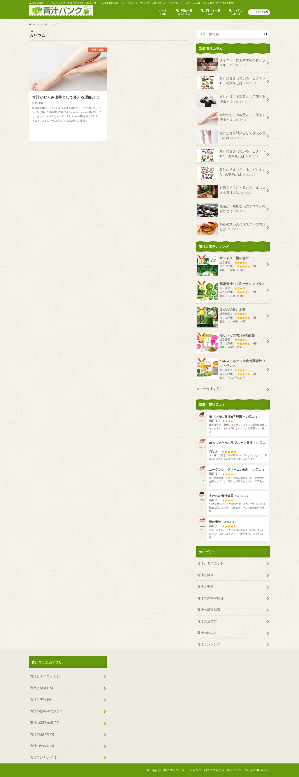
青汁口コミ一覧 (210, 12)
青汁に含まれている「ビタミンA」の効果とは (243, 171)
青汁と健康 (205, 575)
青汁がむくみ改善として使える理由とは (243, 117)
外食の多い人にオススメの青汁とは (243, 226)
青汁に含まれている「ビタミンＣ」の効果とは (243, 80)
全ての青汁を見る (209, 389)
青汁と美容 (205, 586)
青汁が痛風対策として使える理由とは (243, 135)
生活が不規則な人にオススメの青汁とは (243, 208)
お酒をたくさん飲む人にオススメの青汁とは (243, 190)
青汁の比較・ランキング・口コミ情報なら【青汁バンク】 (207, 770)
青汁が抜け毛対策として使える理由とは (243, 98)
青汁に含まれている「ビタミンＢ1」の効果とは (243, 153)
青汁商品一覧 (183, 12)
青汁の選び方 (207, 621)
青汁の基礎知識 (208, 610)
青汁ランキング (208, 644)
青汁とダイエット (210, 563)
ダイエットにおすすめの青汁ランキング (243, 62)
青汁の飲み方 (207, 633)
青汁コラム (236, 12)
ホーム (163, 12)
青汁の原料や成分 (210, 598)
